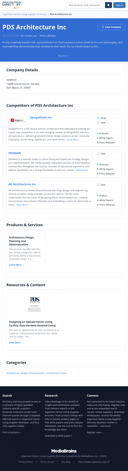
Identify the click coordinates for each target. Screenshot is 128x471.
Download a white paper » (58, 435)
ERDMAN (14, 153)
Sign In (119, 5)
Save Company (113, 26)
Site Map (66, 461)
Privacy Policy (26, 461)
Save (103, 122)
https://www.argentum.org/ (92, 461)
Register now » (94, 432)
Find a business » (11, 432)
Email (103, 117)
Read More (72, 139)
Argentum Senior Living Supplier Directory (24, 14)
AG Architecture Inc (22, 184)
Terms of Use (47, 461)
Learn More (15, 264)
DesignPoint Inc (41, 117)
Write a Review (48, 35)
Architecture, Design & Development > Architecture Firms (36, 373)
